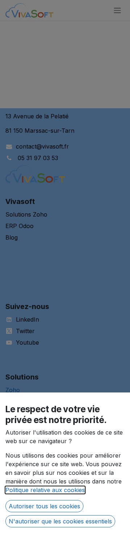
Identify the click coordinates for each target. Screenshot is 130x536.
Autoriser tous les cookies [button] (44, 506)
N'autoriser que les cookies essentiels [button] (60, 521)
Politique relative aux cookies (45, 490)
